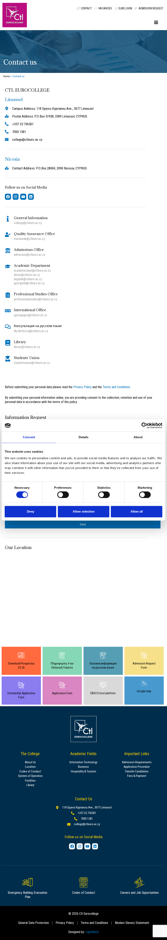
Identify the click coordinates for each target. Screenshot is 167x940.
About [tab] (138, 437)
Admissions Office (29, 249)
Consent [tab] (29, 437)
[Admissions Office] (8, 250)
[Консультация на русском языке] (8, 326)
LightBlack (92, 932)
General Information (31, 218)
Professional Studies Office (36, 294)
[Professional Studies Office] (8, 295)
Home (6, 76)
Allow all (137, 511)
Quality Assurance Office (34, 234)
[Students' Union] (8, 358)
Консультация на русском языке (38, 326)
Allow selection (83, 511)
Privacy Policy (82, 387)
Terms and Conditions (116, 387)
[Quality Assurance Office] (8, 234)
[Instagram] (16, 197)
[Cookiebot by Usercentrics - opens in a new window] (144, 425)
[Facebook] (8, 197)
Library (20, 342)
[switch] (63, 495)
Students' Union (27, 358)
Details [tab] (84, 437)
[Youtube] (23, 197)
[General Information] (8, 219)
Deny (30, 511)
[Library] (8, 343)
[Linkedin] (31, 197)
